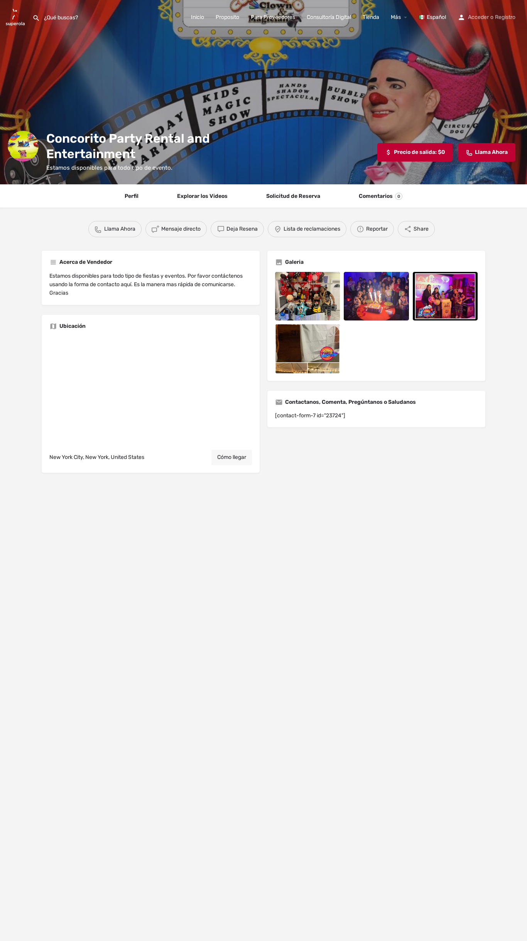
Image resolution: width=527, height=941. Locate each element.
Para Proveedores (273, 17)
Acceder (478, 17)
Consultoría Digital (329, 17)
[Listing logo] (23, 146)
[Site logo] (16, 16)
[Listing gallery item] (307, 296)
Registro (505, 17)
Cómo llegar (231, 457)
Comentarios (379, 196)
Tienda (371, 17)
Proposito (227, 17)
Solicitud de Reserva (293, 196)
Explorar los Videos (202, 196)
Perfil (132, 196)
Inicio (197, 17)
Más (396, 17)
